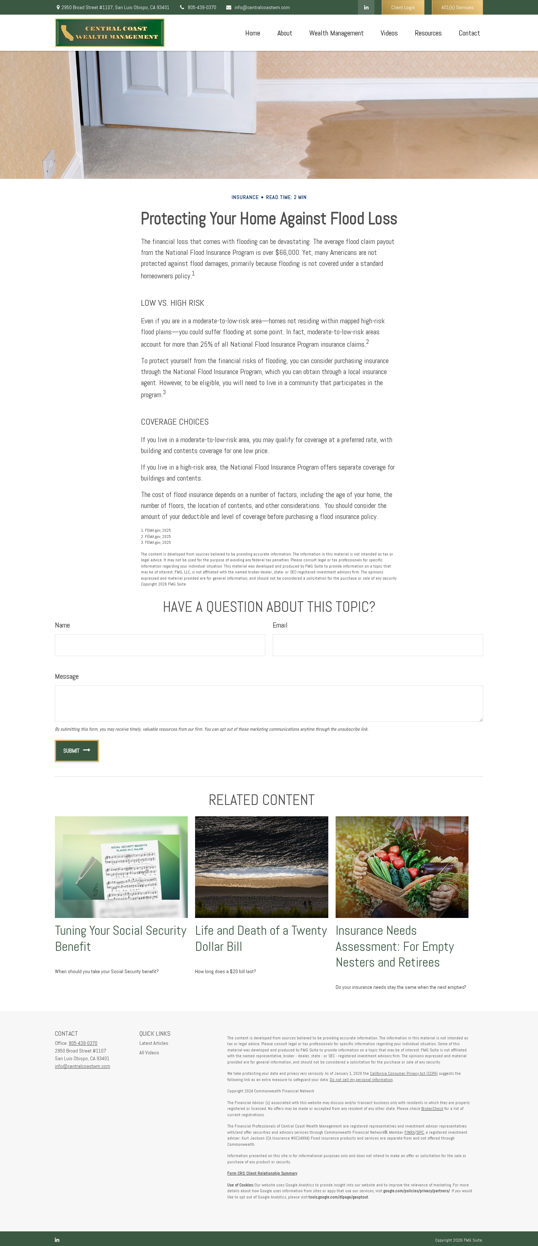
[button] (252, 33)
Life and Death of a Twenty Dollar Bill (261, 938)
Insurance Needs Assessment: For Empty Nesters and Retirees (395, 946)
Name (62, 625)
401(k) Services (457, 7)
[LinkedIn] (366, 7)
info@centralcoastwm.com (262, 7)
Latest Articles (153, 1043)
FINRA (409, 1132)
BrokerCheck (432, 1108)
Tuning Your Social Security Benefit (120, 938)
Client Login (403, 7)
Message (67, 676)
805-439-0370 (202, 7)
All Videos (149, 1052)
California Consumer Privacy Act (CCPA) (404, 1073)
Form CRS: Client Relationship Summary (262, 1173)
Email (280, 625)
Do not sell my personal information (361, 1079)
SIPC (420, 1132)
